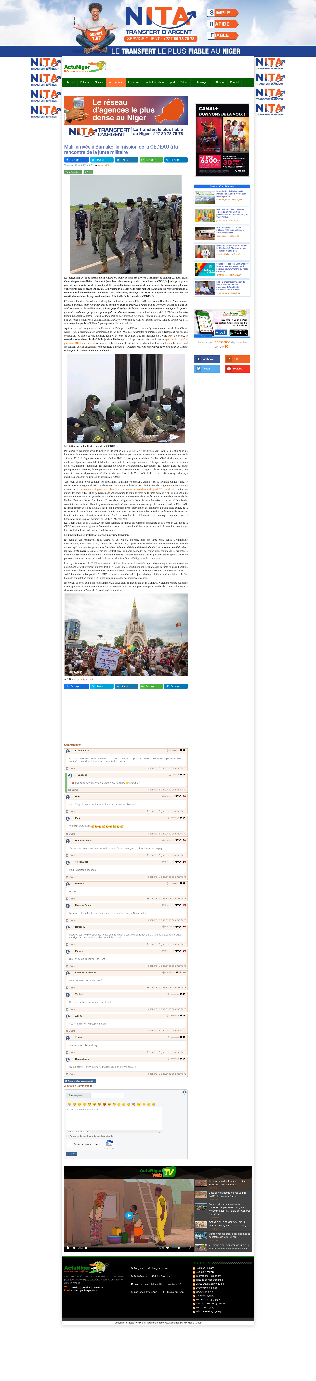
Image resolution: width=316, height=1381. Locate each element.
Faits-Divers (140, 1276)
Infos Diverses (162, 1276)
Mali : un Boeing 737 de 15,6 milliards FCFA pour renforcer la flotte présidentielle (230, 230)
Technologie (200, 82)
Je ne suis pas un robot (86, 1144)
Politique (85, 82)
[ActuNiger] (87, 66)
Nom (75, 1095)
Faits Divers (202, 1307)
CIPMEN (88, 172)
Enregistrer (71, 1154)
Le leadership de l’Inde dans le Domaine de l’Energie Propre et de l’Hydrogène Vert (231, 194)
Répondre (152, 768)
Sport (172, 82)
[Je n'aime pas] (184, 750)
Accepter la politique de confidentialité (91, 1136)
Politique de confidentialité (147, 1284)
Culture (184, 82)
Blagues (138, 1268)
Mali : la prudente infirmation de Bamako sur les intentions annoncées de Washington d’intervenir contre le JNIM (230, 286)
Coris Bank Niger (73, 172)
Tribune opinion (204, 1279)
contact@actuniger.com (84, 1290)
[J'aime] (181, 750)
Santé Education (204, 1283)
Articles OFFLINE (205, 1303)
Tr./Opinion (218, 82)
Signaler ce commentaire (172, 768)
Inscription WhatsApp (145, 1292)
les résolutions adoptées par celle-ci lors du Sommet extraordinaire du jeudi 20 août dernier (126, 489)
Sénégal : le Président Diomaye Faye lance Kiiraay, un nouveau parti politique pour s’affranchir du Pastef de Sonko (232, 267)
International (116, 82)
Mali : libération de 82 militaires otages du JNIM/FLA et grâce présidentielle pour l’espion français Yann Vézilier (232, 213)
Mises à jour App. (174, 1292)
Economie (134, 82)
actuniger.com (85, 679)
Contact (234, 82)
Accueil (71, 82)
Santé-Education (154, 82)
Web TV (176, 1284)
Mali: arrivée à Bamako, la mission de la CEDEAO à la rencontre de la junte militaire (121, 149)
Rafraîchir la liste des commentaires (81, 1081)
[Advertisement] (126, 717)
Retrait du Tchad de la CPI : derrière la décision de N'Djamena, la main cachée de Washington (231, 248)
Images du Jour (160, 1268)
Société (99, 82)
